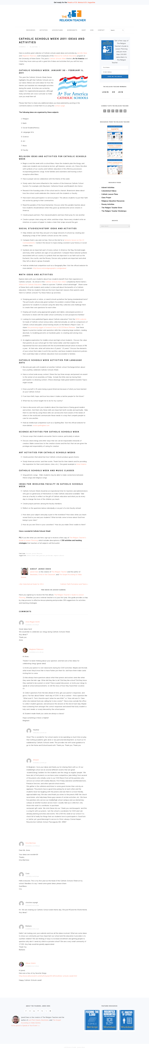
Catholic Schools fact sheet (55, 282)
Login (105, 92)
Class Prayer (106, 198)
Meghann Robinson (29, 56)
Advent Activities (107, 187)
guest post (42, 555)
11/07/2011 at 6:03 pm (32, 876)
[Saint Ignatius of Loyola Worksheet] (127, 1029)
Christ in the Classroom (46, 574)
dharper (36, 760)
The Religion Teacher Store (111, 208)
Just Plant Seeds (34, 1020)
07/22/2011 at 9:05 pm (40, 762)
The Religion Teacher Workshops (113, 211)
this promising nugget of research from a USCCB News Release (51, 327)
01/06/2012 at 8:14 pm (32, 929)
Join (120, 92)
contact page (60, 106)
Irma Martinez (31, 843)
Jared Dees (34, 572)
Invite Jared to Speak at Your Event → (25, 1025)
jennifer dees (49, 555)
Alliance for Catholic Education (65, 56)
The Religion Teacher (59, 572)
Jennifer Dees (82, 53)
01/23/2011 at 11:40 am (36, 652)
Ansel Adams (81, 464)
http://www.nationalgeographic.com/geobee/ (49, 268)
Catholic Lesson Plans (109, 194)
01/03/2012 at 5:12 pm (32, 905)
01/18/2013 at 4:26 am (32, 966)
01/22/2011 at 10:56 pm (33, 846)
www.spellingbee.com (41, 425)
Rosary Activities (107, 204)
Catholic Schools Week (57, 58)
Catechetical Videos (108, 191)
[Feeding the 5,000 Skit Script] (92, 1029)
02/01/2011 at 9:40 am (40, 732)
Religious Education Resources (113, 201)
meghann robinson (59, 555)
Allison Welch (31, 963)
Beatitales (34, 574)
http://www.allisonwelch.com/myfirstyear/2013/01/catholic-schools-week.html (48, 976)
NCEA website (81, 319)
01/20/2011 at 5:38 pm (32, 624)
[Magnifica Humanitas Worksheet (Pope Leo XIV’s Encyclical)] (109, 1029)
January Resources (37, 553)
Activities (28, 553)
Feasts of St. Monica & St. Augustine (81, 2)
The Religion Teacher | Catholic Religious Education (74, 15)
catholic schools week (33, 555)
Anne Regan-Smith (33, 622)
